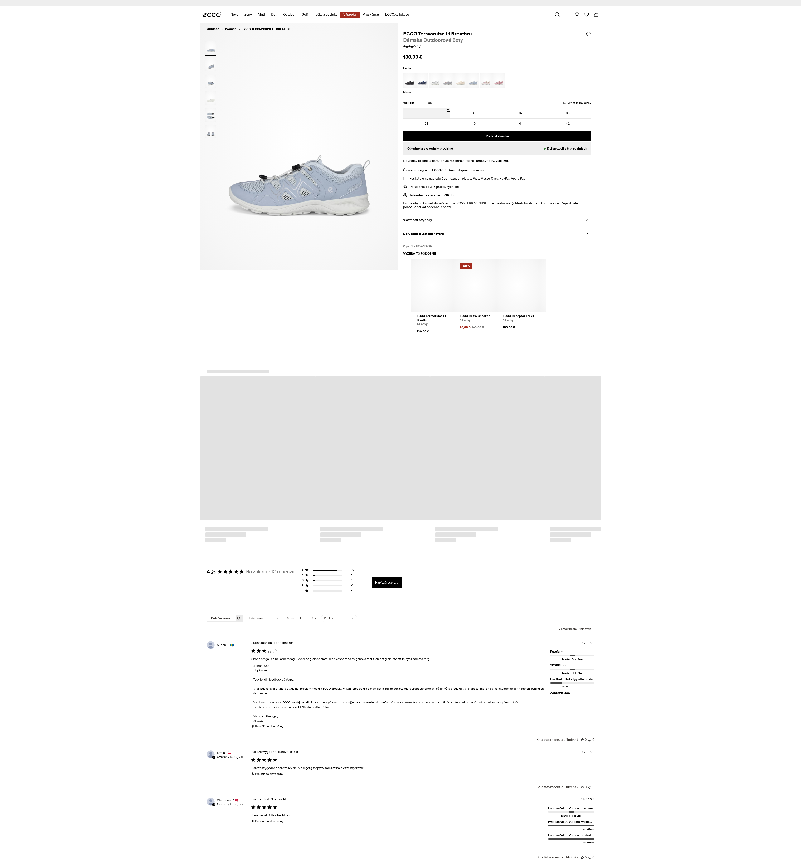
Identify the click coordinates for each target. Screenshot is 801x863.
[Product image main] (210, 65)
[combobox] (263, 618)
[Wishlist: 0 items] (586, 14)
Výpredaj (350, 14)
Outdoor (289, 14)
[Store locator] (577, 14)
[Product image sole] (210, 98)
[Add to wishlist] (588, 34)
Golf (305, 14)
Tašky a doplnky (325, 14)
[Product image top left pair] (210, 115)
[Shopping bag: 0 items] (596, 14)
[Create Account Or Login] (567, 14)
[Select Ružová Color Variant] (486, 80)
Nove (234, 14)
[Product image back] (210, 81)
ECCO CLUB (441, 170)
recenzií (433, 3)
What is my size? (579, 102)
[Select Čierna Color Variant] (409, 80)
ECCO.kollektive (397, 14)
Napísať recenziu (386, 582)
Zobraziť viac (560, 693)
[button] (497, 148)
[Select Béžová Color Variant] (460, 80)
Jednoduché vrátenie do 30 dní (432, 195)
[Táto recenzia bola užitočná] (582, 740)
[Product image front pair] (210, 132)
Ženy (248, 14)
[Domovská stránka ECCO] (211, 14)
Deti (274, 14)
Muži (261, 14)
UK (430, 103)
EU (420, 103)
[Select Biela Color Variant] (435, 80)
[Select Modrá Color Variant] (422, 80)
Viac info (501, 161)
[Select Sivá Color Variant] (447, 80)
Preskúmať (371, 14)
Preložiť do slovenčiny (269, 726)
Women (230, 29)
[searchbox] (221, 618)
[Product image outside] (210, 48)
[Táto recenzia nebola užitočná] (589, 740)
